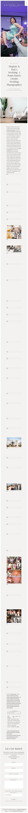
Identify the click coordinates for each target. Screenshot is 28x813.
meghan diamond (10, 700)
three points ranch (10, 704)
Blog (22, 39)
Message (13, 779)
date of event (14, 774)
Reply (18, 726)
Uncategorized (14, 694)
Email (13, 768)
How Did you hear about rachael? (13, 792)
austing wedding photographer (13, 697)
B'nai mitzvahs (15, 26)
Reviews (10, 20)
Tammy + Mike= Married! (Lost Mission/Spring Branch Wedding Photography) (13, 732)
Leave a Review (15, 42)
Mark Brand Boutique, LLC (18, 810)
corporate (15, 23)
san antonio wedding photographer (14, 703)
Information (12, 39)
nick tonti (18, 701)
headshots (15, 29)
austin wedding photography (12, 695)
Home (19, 20)
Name (13, 762)
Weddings (15, 36)
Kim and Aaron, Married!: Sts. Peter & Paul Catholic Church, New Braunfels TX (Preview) (14, 737)
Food (21, 33)
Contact (15, 45)
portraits (11, 33)
